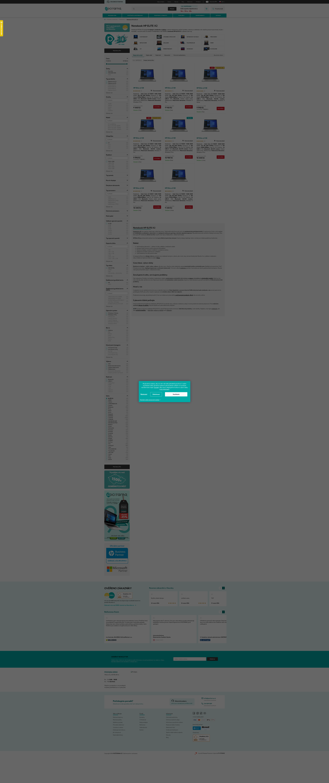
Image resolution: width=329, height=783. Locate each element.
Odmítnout (156, 394)
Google (156, 387)
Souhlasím (176, 394)
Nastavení (144, 394)
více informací (164, 389)
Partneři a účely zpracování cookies (149, 400)
